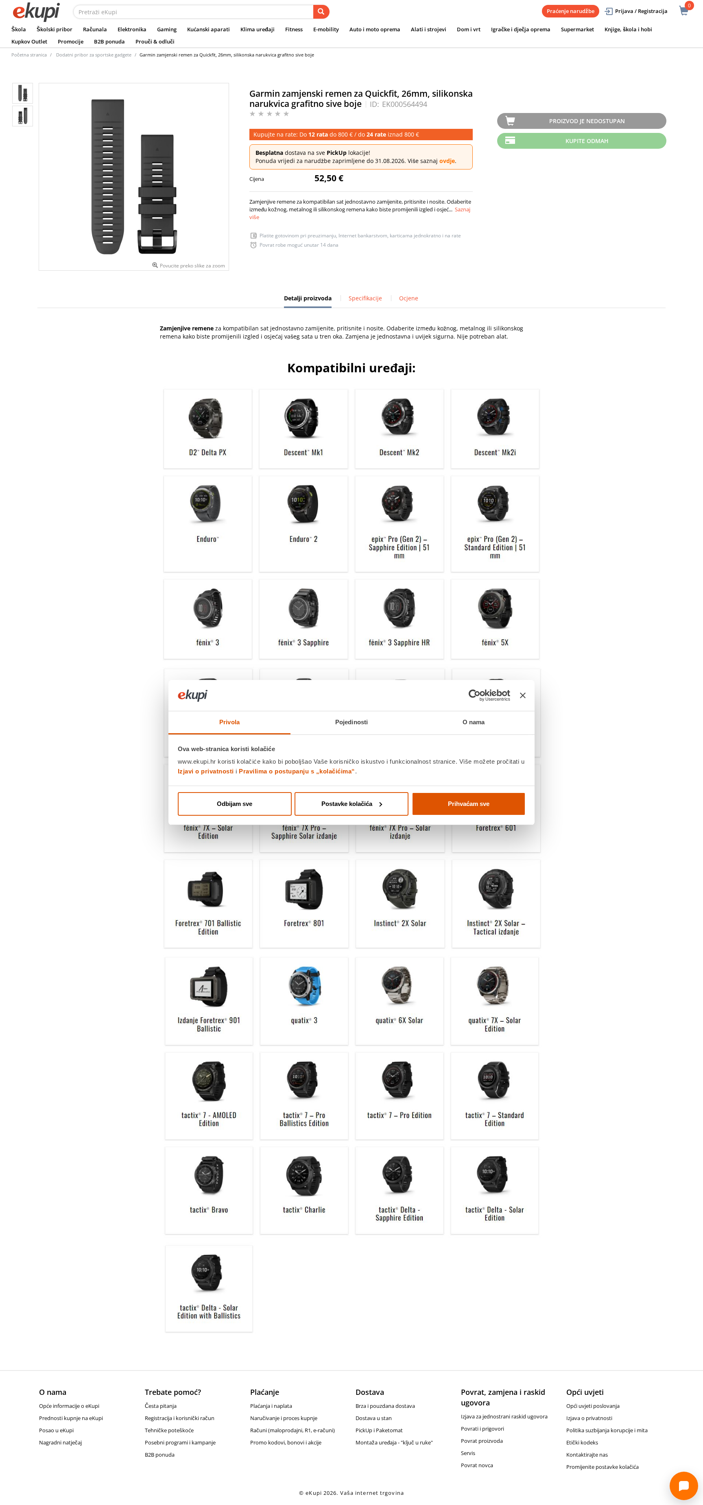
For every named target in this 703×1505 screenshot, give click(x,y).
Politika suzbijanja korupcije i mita (607, 1430)
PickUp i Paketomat (379, 1430)
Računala (95, 29)
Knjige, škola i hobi (628, 29)
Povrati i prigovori (482, 1428)
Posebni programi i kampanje (180, 1442)
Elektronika (132, 29)
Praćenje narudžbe (570, 11)
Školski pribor (54, 29)
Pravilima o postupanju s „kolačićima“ (297, 771)
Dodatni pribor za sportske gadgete (93, 55)
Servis (468, 1453)
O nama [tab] (474, 722)
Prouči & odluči (155, 41)
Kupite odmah (587, 141)
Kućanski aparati (208, 29)
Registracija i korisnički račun (179, 1418)
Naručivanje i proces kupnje (283, 1418)
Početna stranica (29, 55)
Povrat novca (477, 1465)
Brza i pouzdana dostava (385, 1405)
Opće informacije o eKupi (69, 1405)
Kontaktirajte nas (587, 1454)
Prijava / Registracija (641, 11)
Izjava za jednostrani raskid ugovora (504, 1416)
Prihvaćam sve (468, 803)
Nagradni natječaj (60, 1442)
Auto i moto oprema (374, 29)
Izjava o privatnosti (589, 1418)
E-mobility (326, 29)
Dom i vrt (468, 29)
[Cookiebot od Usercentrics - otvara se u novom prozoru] (474, 695)
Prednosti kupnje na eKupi (71, 1418)
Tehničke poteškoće (169, 1430)
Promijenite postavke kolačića (602, 1466)
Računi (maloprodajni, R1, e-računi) (292, 1430)
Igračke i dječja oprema (520, 29)
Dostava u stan (374, 1418)
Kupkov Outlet (29, 41)
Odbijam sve (234, 803)
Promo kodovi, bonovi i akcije (285, 1442)
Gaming (167, 29)
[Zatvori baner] (523, 695)
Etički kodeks (582, 1442)
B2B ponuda (109, 41)
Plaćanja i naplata (271, 1405)
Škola (18, 29)
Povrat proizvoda (482, 1440)
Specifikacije (365, 298)
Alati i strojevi (428, 29)
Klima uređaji (257, 29)
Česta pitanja (161, 1405)
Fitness (294, 29)
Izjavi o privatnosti (206, 771)
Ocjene (408, 298)
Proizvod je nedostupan (587, 121)
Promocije (70, 41)
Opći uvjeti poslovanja (593, 1405)
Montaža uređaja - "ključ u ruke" (394, 1442)
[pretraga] (321, 12)
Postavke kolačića (346, 803)
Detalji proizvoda (308, 301)
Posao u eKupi (56, 1430)
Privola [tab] (229, 722)
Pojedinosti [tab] (351, 722)
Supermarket (577, 29)
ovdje (447, 161)
